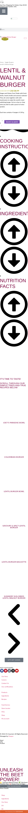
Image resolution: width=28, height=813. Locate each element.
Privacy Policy (6, 731)
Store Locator (5, 708)
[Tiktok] (9, 671)
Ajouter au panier (12, 122)
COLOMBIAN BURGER (14, 457)
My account (5, 718)
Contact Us (5, 683)
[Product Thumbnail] (25, 38)
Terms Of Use (6, 724)
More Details (4, 788)
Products (4, 692)
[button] (0, 29)
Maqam (10, 736)
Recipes (4, 699)
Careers (4, 680)
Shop (3, 715)
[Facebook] (2, 671)
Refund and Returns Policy (10, 728)
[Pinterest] (5, 671)
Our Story (4, 676)
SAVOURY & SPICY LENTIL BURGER (14, 527)
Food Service (5, 705)
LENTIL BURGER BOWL (14, 491)
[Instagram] (13, 671)
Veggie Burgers (9, 62)
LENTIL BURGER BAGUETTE (14, 562)
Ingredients (5, 696)
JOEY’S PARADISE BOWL (14, 423)
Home (2, 62)
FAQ (2, 712)
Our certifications (7, 687)
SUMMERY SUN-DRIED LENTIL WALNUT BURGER (14, 597)
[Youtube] (17, 671)
